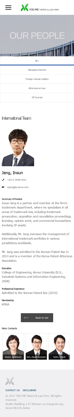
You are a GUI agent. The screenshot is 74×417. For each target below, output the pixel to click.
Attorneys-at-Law (37, 88)
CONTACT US (12, 390)
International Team (16, 118)
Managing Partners (37, 70)
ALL (37, 60)
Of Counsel (37, 97)
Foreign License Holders (37, 79)
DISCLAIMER (29, 390)
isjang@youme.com (18, 187)
